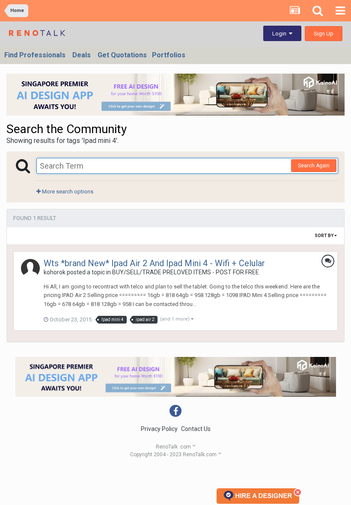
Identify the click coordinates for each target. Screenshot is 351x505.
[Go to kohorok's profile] (30, 268)
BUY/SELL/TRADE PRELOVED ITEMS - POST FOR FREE (185, 272)
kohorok (54, 272)
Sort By (324, 235)
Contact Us (196, 428)
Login (280, 33)
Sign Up (323, 33)
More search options (67, 191)
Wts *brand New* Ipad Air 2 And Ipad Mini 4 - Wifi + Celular (154, 263)
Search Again (314, 166)
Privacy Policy (159, 428)
